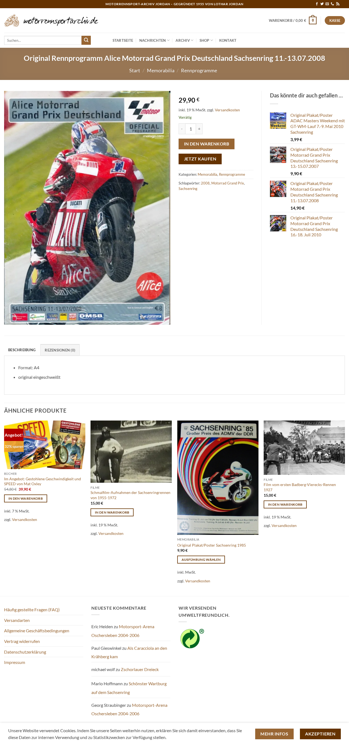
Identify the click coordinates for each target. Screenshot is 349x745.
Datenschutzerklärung (25, 651)
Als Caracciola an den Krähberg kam (129, 652)
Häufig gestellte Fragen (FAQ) (32, 609)
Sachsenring (188, 188)
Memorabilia (160, 70)
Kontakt (228, 40)
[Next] (345, 507)
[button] (293, 20)
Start (134, 70)
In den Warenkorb (206, 143)
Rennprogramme (199, 70)
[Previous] (4, 507)
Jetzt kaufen (200, 158)
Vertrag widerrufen (22, 641)
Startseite (123, 40)
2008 (205, 183)
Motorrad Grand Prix (227, 183)
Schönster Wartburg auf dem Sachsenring (129, 688)
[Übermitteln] (86, 40)
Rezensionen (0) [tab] (60, 350)
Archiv (183, 40)
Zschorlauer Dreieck (140, 669)
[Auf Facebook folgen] (316, 4)
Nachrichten (152, 40)
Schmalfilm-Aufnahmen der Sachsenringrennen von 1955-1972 (130, 495)
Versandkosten (227, 110)
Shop (204, 40)
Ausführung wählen (201, 559)
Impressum (14, 662)
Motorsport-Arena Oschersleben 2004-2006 (122, 631)
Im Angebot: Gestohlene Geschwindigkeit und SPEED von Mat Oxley (42, 481)
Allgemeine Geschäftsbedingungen (36, 630)
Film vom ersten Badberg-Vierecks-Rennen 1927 (300, 487)
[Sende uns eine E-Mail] (327, 4)
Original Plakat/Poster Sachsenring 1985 (211, 545)
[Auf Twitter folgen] (322, 4)
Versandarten (17, 620)
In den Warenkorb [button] (25, 498)
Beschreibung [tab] (21, 350)
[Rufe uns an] (332, 4)
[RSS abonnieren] (337, 4)
